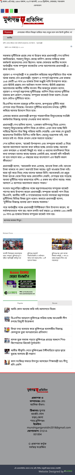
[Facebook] (2, 11)
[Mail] (16, 11)
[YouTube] (7, 11)
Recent (54, 303)
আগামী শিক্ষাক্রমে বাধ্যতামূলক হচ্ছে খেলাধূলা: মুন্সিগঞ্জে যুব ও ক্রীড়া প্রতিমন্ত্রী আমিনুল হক (12, 255)
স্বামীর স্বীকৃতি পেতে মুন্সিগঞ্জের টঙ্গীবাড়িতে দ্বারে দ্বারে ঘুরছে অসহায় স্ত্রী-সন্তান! (38, 352)
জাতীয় (9, 38)
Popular (20, 303)
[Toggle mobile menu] (71, 17)
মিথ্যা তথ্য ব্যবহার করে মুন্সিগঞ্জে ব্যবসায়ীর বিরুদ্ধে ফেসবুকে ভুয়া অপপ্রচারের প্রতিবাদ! (37, 330)
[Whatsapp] (11, 11)
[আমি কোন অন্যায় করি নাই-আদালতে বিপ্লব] (7, 309)
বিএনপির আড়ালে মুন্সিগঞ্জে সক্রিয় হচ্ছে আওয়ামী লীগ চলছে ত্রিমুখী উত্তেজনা (39, 320)
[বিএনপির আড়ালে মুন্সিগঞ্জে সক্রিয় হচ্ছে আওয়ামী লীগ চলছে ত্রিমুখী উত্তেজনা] (7, 318)
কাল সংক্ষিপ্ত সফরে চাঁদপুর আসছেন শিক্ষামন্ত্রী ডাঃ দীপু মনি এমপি (39, 363)
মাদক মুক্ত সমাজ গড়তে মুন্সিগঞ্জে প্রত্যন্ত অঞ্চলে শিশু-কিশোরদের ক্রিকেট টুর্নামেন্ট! (38, 341)
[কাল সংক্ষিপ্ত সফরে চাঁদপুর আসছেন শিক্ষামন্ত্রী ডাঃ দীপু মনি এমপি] (7, 361)
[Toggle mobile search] (68, 17)
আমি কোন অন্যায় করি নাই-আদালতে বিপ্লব (33, 309)
